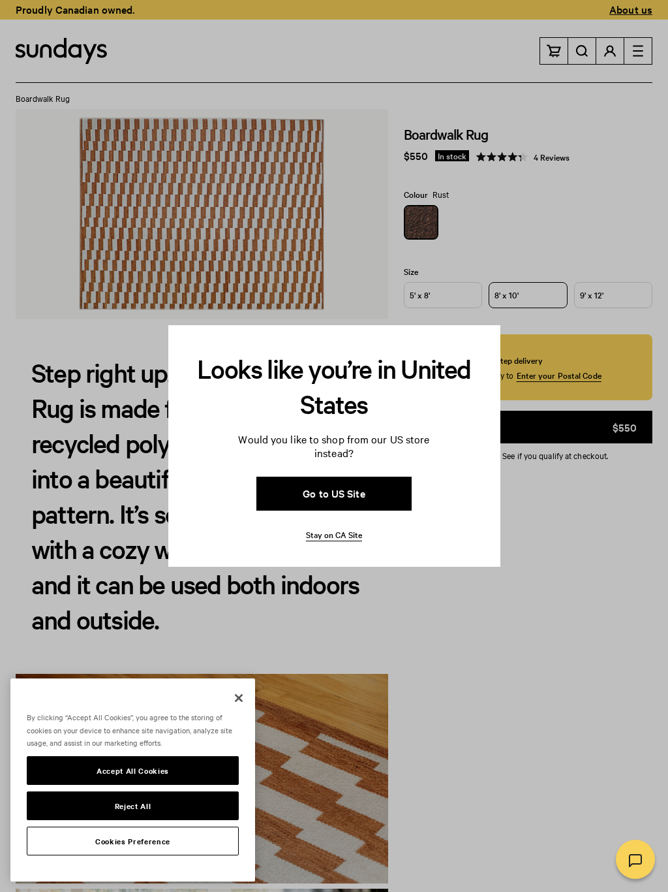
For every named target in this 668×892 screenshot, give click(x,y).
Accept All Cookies (133, 770)
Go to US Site (334, 493)
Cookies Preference (132, 841)
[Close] (238, 698)
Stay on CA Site (334, 534)
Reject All (133, 806)
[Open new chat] (635, 859)
